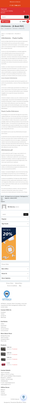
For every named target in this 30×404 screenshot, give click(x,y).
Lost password (4, 330)
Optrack (4, 9)
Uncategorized (9, 33)
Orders (2, 323)
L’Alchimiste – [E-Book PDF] (12, 26)
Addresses (3, 327)
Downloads (3, 325)
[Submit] (26, 17)
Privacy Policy (5, 264)
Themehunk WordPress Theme (18, 402)
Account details (5, 328)
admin (2, 33)
